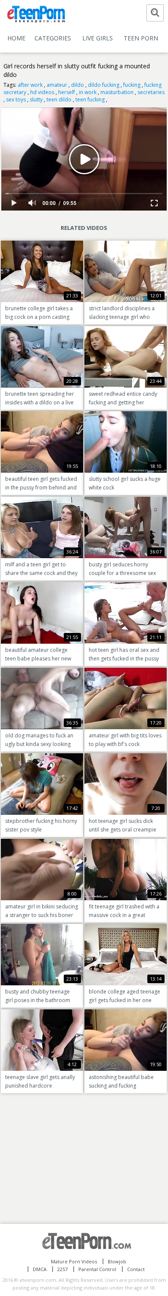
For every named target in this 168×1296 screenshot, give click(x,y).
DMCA (40, 1269)
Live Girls (97, 38)
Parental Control (97, 1269)
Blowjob (117, 1261)
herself (66, 92)
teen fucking (90, 99)
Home (16, 38)
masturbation (117, 92)
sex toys (16, 99)
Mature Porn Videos (74, 1261)
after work (30, 85)
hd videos (42, 92)
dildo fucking (103, 85)
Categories (52, 38)
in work (87, 92)
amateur (57, 85)
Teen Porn (141, 38)
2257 (62, 1269)
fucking (131, 85)
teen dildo (59, 99)
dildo (77, 85)
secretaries (151, 92)
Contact (136, 1269)
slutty (36, 99)
